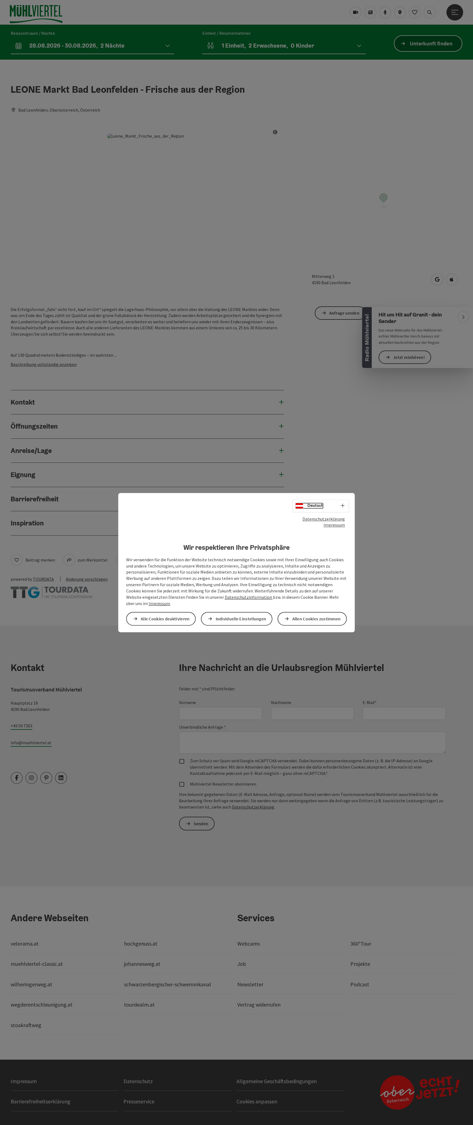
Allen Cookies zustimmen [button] (316, 618)
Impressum (334, 525)
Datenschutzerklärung (323, 519)
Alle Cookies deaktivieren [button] (165, 618)
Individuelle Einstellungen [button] (241, 618)
